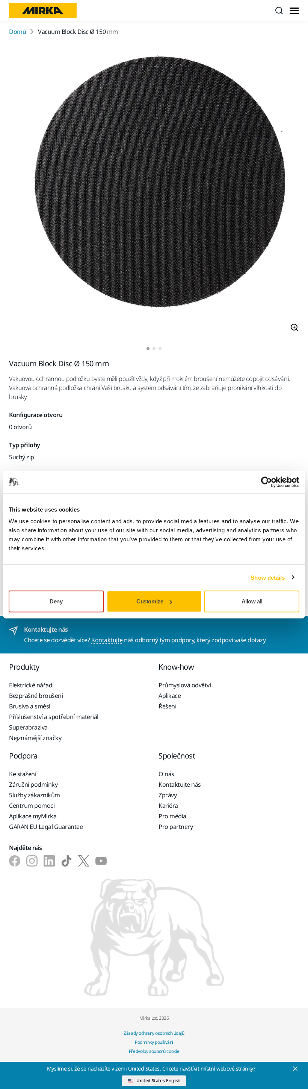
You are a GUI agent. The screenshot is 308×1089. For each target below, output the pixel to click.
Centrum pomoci (31, 805)
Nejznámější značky (35, 738)
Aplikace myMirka (32, 816)
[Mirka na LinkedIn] (49, 861)
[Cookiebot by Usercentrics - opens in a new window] (266, 481)
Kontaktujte (107, 640)
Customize (149, 601)
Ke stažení (22, 774)
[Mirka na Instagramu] (32, 861)
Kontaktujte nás (180, 784)
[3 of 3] (160, 348)
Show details (268, 577)
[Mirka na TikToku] (66, 861)
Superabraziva (28, 727)
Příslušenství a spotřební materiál (53, 717)
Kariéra (168, 805)
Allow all (252, 601)
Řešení (167, 706)
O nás (166, 774)
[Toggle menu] (294, 11)
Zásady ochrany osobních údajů (154, 1033)
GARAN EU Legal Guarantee (46, 826)
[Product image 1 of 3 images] (154, 191)
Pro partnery (176, 826)
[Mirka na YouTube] (101, 861)
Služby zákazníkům (34, 795)
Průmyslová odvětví (185, 685)
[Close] (295, 1068)
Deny (56, 601)
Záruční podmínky (33, 784)
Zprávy (168, 795)
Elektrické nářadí (31, 685)
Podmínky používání (154, 1042)
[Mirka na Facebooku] (14, 861)
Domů (17, 31)
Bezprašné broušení (36, 695)
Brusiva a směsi (29, 706)
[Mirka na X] (83, 861)
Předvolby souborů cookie (154, 1051)
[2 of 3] (154, 348)
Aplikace (170, 695)
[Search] (279, 10)
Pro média (172, 816)
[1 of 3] (147, 348)
